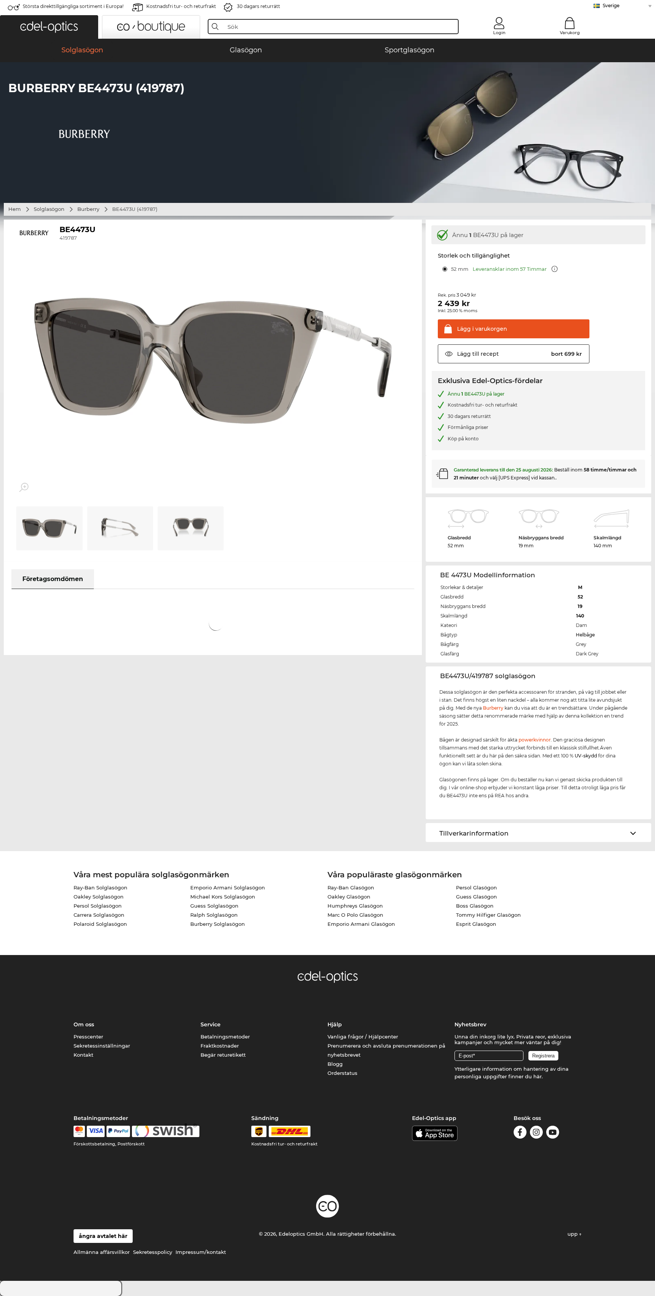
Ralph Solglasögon (214, 915)
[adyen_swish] (165, 1131)
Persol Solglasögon (98, 906)
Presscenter (88, 1037)
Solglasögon (49, 209)
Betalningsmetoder (225, 1037)
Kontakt (83, 1055)
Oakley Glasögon (349, 897)
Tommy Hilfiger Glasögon (488, 915)
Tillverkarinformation (474, 833)
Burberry (88, 209)
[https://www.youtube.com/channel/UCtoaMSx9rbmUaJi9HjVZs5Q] (552, 1133)
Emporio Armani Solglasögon (227, 887)
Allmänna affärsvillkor (102, 1252)
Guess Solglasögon (214, 906)
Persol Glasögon (476, 887)
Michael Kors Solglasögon (222, 897)
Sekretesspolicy (152, 1252)
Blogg (335, 1064)
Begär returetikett (223, 1055)
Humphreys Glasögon (355, 906)
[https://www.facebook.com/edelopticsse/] (520, 1133)
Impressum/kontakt (201, 1252)
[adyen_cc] (79, 1131)
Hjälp (335, 1024)
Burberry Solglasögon (217, 924)
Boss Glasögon (475, 906)
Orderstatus (342, 1073)
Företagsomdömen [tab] (52, 579)
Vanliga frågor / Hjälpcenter (363, 1037)
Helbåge (585, 635)
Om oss (84, 1024)
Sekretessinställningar (102, 1046)
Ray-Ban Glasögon (351, 887)
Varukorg (570, 32)
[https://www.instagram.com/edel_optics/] (536, 1133)
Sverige (611, 5)
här (537, 1076)
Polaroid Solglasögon (100, 924)
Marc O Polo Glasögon (355, 915)
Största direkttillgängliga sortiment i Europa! (73, 6)
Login (499, 32)
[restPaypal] (118, 1131)
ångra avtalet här (103, 1236)
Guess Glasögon (476, 897)
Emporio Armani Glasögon (361, 924)
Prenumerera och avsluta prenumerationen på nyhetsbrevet (386, 1050)
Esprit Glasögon (476, 924)
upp (573, 1234)
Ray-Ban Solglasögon (100, 887)
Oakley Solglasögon (99, 897)
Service (211, 1024)
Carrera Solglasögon (99, 915)
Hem (14, 209)
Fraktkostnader (220, 1046)
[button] (49, 27)
